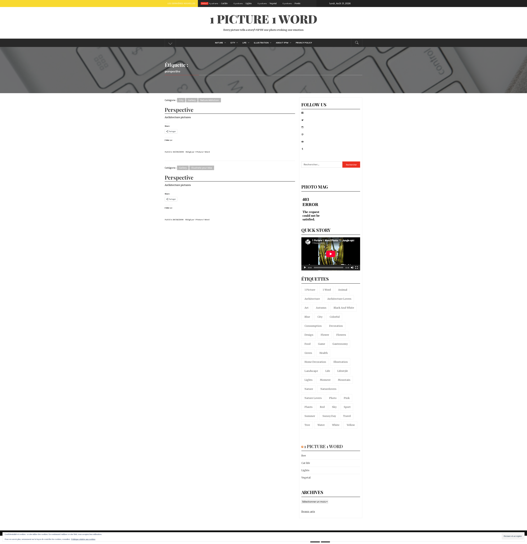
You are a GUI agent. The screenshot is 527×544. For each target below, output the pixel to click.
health (323, 353)
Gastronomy (340, 343)
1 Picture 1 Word (263, 18)
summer (310, 416)
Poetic (251, 3)
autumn (321, 307)
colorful (335, 316)
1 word (327, 289)
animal (342, 289)
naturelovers (328, 389)
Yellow (351, 425)
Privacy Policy (304, 42)
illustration (340, 361)
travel (347, 416)
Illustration (261, 42)
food (308, 343)
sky (334, 407)
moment (325, 379)
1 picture (310, 289)
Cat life (305, 463)
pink (347, 398)
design (309, 334)
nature (309, 389)
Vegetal (226, 3)
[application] (330, 253)
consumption (313, 325)
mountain (344, 379)
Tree (307, 425)
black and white (344, 307)
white (335, 425)
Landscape (311, 371)
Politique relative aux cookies (83, 539)
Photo (333, 398)
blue (307, 316)
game (321, 343)
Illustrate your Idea (201, 167)
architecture (312, 298)
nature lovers (313, 398)
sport (347, 407)
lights (308, 379)
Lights (305, 470)
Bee (303, 455)
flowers (341, 334)
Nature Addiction (209, 100)
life (327, 371)
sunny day (329, 416)
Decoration (336, 325)
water (321, 425)
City (232, 42)
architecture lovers (339, 298)
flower (325, 334)
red (322, 407)
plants (308, 407)
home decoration (315, 361)
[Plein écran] (356, 269)
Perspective (179, 109)
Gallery (192, 100)
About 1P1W (282, 42)
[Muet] (352, 269)
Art (307, 307)
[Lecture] (305, 269)
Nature (219, 42)
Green (308, 353)
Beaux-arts (308, 511)
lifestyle (342, 371)
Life (245, 42)
